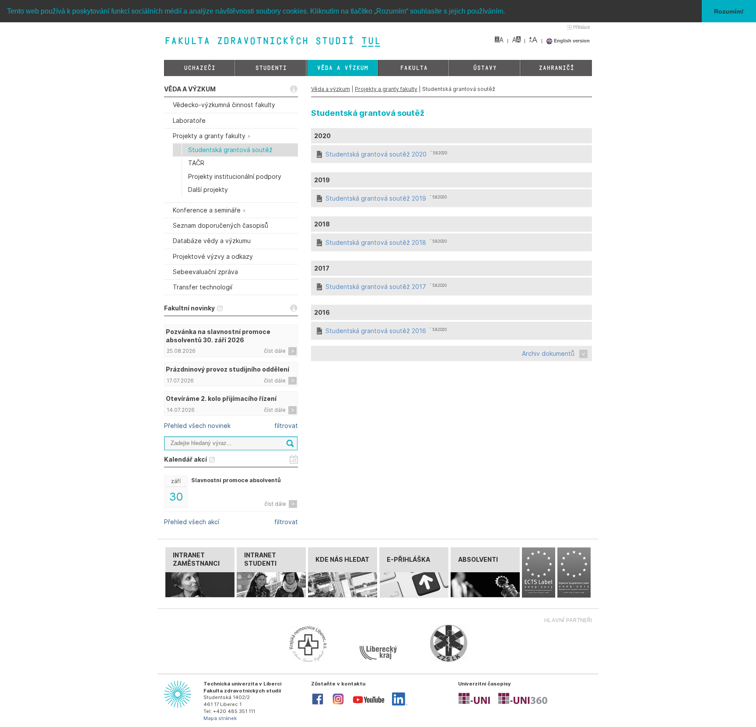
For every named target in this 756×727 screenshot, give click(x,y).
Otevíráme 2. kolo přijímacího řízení (221, 398)
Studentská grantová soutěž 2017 (376, 286)
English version (571, 40)
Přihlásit (581, 27)
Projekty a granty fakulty (386, 89)
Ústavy (485, 68)
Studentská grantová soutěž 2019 (376, 198)
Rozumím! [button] (729, 11)
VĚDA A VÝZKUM (190, 89)
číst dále (275, 351)
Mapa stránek (220, 718)
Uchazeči (199, 68)
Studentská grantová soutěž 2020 (376, 154)
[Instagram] (338, 704)
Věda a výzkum (342, 68)
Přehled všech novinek (197, 425)
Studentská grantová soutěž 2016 (376, 330)
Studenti (271, 68)
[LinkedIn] (399, 704)
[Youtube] (368, 705)
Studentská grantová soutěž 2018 (376, 242)
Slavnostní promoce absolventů (236, 480)
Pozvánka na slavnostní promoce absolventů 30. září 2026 (218, 336)
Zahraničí (556, 68)
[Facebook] (317, 704)
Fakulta (413, 68)
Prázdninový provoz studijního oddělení (227, 369)
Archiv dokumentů (548, 353)
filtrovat (286, 425)
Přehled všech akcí (191, 521)
